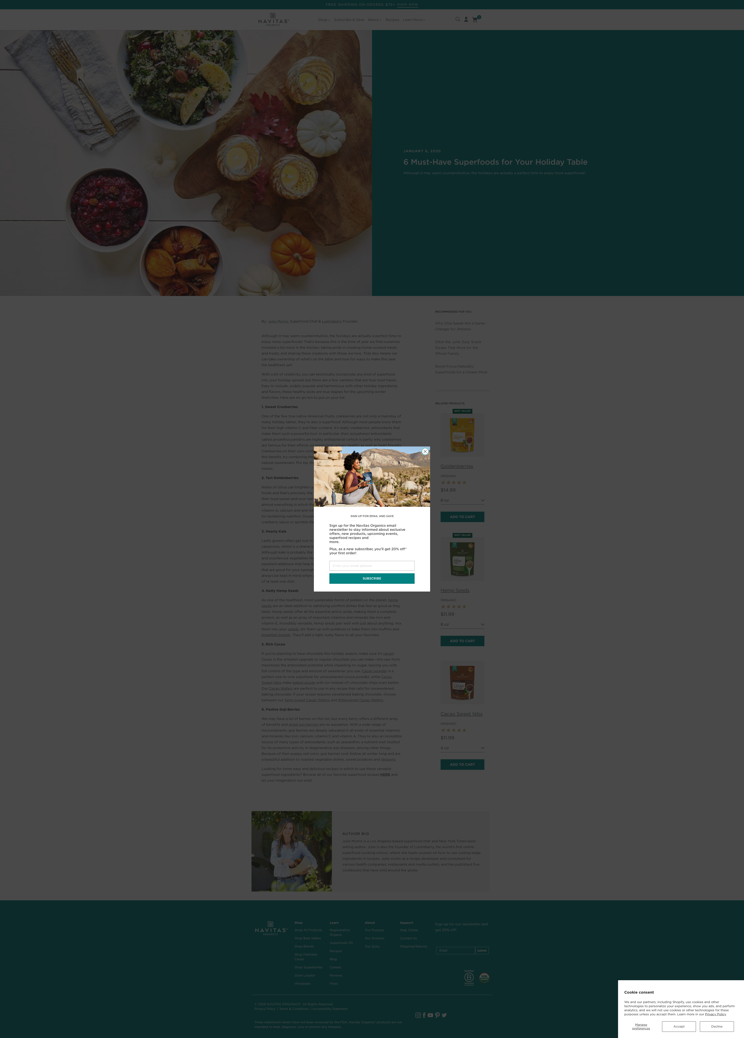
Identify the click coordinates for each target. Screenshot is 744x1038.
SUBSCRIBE (372, 578)
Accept (679, 1026)
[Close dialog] (425, 451)
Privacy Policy (715, 1014)
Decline (716, 1026)
